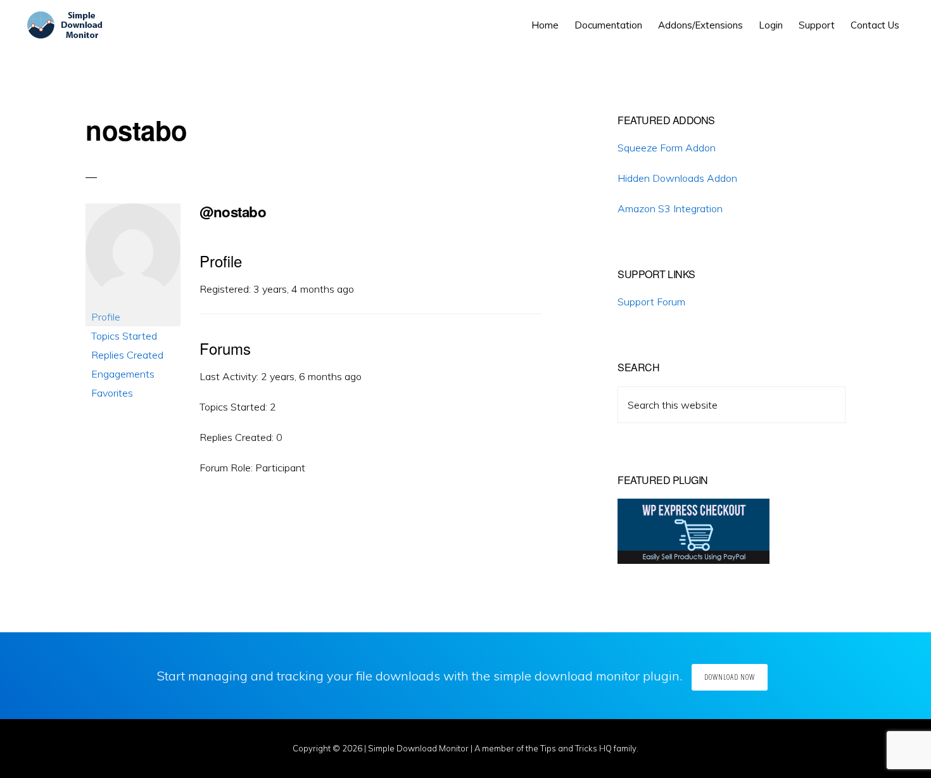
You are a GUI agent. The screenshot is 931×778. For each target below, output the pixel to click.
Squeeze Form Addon (667, 147)
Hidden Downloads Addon (677, 178)
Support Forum (651, 301)
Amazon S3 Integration (670, 208)
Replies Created (127, 354)
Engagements (123, 373)
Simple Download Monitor (418, 748)
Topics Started (124, 335)
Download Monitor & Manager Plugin (67, 25)
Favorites (112, 392)
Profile (105, 316)
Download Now (729, 677)
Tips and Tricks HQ (576, 748)
